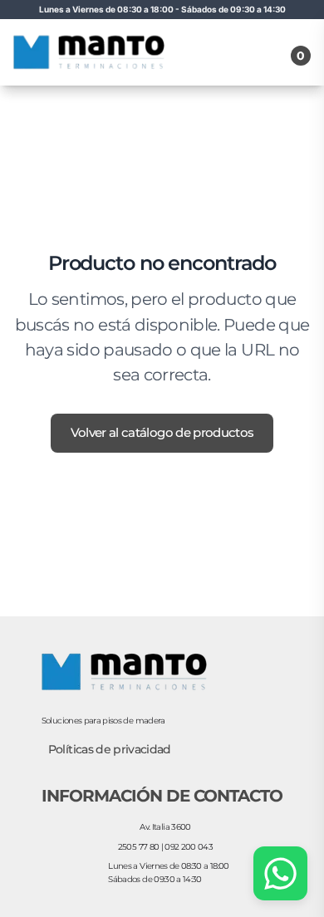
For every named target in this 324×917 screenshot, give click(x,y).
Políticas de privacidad (109, 749)
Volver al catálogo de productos (162, 432)
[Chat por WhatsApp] (280, 873)
